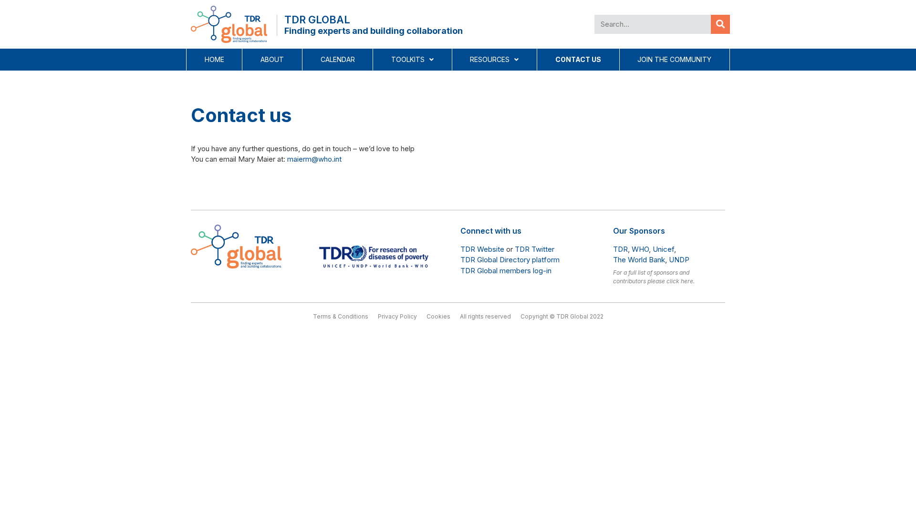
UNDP (679, 259)
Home (214, 59)
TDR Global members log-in (506, 270)
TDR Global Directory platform (510, 259)
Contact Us (578, 59)
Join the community (674, 59)
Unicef (663, 249)
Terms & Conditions (340, 316)
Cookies (438, 316)
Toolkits (408, 59)
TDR (620, 249)
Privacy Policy (397, 316)
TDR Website (482, 249)
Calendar (338, 59)
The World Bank (639, 259)
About (272, 59)
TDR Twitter (534, 249)
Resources (490, 59)
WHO (640, 249)
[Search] (720, 24)
